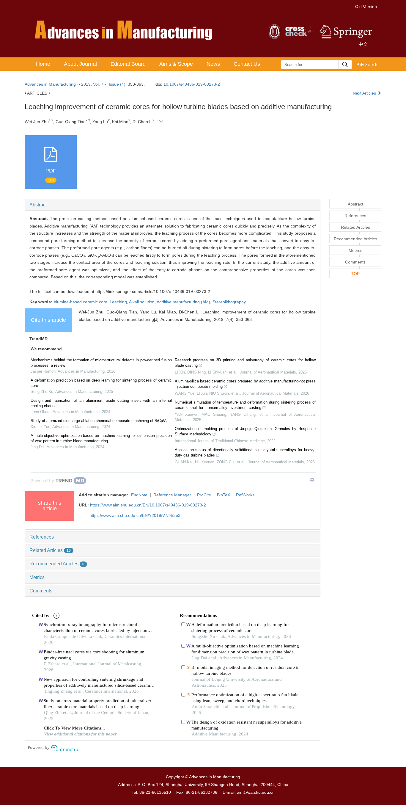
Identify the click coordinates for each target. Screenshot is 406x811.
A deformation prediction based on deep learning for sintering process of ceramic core (101, 383)
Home (43, 64)
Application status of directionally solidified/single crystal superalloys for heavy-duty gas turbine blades (245, 452)
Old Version (366, 6)
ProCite (204, 494)
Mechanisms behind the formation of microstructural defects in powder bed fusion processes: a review (101, 363)
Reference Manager (172, 494)
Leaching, (119, 301)
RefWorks (245, 494)
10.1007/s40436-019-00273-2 (191, 84)
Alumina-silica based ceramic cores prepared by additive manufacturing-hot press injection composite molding (245, 384)
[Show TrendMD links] (312, 479)
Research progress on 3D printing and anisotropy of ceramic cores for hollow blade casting (245, 363)
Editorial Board (128, 64)
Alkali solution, (143, 301)
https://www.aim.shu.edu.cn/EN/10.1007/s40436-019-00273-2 (148, 505)
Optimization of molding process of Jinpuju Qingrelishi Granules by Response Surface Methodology (245, 431)
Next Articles (365, 93)
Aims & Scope (176, 64)
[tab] (172, 205)
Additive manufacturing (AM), (185, 301)
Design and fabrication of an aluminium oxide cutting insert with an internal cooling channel (101, 403)
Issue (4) (117, 84)
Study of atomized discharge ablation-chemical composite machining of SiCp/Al (99, 420)
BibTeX (223, 494)
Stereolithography (229, 301)
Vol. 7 (98, 84)
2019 (86, 84)
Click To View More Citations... (74, 728)
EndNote (139, 494)
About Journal (80, 64)
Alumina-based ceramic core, (81, 301)
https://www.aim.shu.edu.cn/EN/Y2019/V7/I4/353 (134, 515)
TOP (355, 273)
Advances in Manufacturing (50, 84)
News (213, 64)
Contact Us (247, 64)
